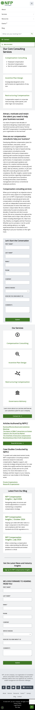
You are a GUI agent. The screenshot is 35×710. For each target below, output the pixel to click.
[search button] (32, 34)
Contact (6, 39)
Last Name (9, 253)
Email (7, 261)
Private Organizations (10, 482)
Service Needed (10, 288)
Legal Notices (17, 705)
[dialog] (2, 707)
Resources (5, 19)
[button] (32, 707)
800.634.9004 (8, 44)
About (4, 9)
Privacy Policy (17, 703)
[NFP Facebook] (4, 687)
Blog (3, 28)
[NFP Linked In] (8, 687)
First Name (9, 244)
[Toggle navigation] (32, 3)
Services (4, 14)
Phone (7, 270)
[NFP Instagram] (18, 687)
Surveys (29, 693)
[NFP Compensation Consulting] (7, 3)
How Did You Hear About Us (14, 296)
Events (4, 23)
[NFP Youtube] (13, 687)
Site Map (17, 707)
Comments (8, 305)
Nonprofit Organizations (11, 484)
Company (8, 279)
